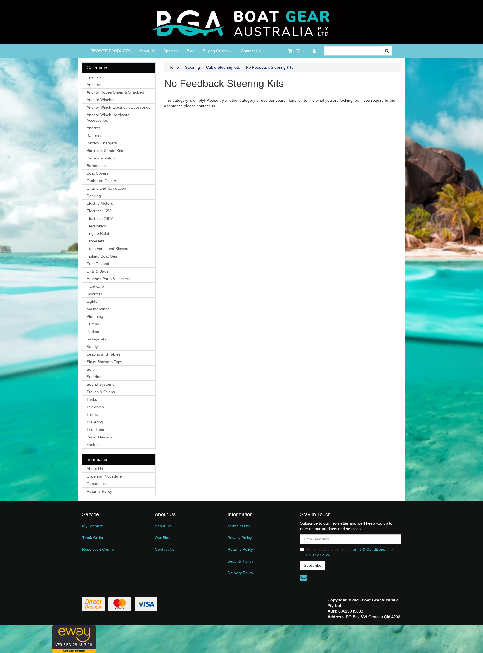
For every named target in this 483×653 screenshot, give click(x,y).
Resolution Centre (98, 549)
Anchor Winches (101, 99)
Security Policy (240, 561)
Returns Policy (99, 491)
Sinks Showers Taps (104, 361)
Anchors (94, 84)
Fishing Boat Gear (103, 256)
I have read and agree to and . (349, 552)
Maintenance (98, 309)
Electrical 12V (99, 211)
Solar (91, 369)
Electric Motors (100, 203)
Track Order (92, 537)
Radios (93, 331)
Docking (94, 196)
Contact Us (251, 51)
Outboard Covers (102, 180)
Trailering (95, 422)
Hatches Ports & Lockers (108, 279)
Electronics (96, 226)
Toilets (92, 414)
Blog (191, 51)
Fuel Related (98, 263)
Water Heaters (99, 437)
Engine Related (100, 233)
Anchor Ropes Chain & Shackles (115, 92)
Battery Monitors (101, 158)
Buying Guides (216, 51)
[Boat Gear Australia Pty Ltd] (242, 21)
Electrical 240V (100, 218)
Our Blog (163, 537)
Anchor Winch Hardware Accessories (108, 118)
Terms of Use (239, 526)
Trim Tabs (95, 429)
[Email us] (303, 578)
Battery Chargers (102, 143)
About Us (147, 51)
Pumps (93, 324)
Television (95, 407)
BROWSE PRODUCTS (111, 51)
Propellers (96, 241)
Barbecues (96, 165)
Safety (92, 346)
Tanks (92, 399)
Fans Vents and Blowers (108, 248)
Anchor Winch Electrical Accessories (118, 107)
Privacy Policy (240, 537)
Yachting (94, 444)
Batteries (94, 135)
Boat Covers (97, 173)
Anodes (93, 128)
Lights (92, 301)
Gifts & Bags (97, 271)
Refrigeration (98, 339)
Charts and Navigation (106, 188)
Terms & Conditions (368, 549)
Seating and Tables (103, 354)
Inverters (94, 294)
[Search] (387, 51)
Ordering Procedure (104, 476)
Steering (94, 377)
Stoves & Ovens (101, 392)
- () (297, 51)
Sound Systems (100, 384)
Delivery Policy (240, 573)
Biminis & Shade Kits (105, 150)
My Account (92, 526)
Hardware (95, 286)
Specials (171, 51)
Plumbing (95, 316)
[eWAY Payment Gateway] (74, 639)
